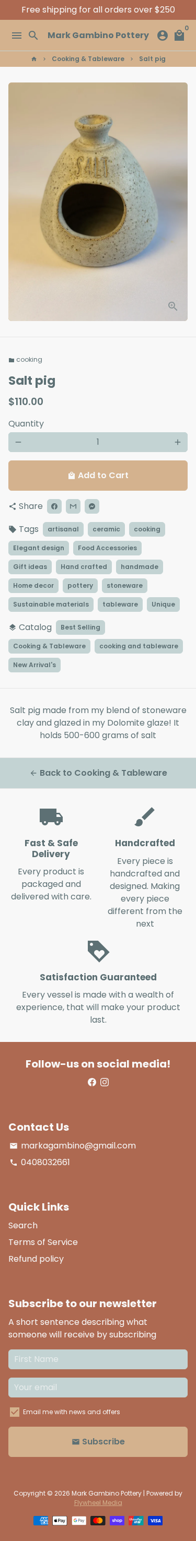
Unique (163, 604)
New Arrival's (34, 664)
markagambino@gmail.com (72, 1146)
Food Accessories (107, 547)
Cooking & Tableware (88, 58)
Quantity (26, 424)
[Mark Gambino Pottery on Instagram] (104, 1082)
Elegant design (38, 547)
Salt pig (152, 58)
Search (23, 1225)
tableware (120, 604)
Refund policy (36, 1259)
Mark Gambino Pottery (107, 1493)
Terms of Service (43, 1242)
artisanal (63, 529)
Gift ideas (30, 566)
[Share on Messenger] (92, 506)
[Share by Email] (73, 506)
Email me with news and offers (71, 1411)
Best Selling (80, 627)
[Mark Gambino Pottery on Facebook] (92, 1082)
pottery (80, 585)
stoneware (125, 585)
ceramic (106, 529)
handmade (139, 566)
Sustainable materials (51, 604)
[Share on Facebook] (54, 506)
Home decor (33, 585)
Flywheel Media (98, 1502)
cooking (25, 359)
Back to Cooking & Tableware (98, 773)
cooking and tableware (138, 646)
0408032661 (39, 1162)
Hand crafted (84, 566)
